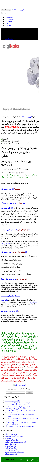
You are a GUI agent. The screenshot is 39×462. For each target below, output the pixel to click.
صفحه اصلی (9, 17)
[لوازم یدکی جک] (18, 9)
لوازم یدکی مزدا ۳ (11, 434)
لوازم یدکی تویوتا (10, 444)
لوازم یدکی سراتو (11, 454)
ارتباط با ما (8, 25)
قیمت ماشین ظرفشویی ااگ (14, 452)
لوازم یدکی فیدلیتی (11, 440)
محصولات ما (9, 19)
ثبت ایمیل (29, 392)
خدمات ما (8, 21)
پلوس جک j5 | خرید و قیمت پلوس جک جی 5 (20, 426)
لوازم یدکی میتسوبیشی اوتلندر (15, 442)
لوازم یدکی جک (26, 116)
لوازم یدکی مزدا (10, 446)
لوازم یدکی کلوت (11, 450)
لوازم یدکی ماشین (8, 359)
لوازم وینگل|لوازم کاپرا (26, 356)
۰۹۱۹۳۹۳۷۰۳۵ (11, 459)
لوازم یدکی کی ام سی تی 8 (14, 436)
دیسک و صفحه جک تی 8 (26, 365)
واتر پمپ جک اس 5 (14, 279)
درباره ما (8, 23)
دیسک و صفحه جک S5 (12, 401)
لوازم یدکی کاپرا (10, 448)
